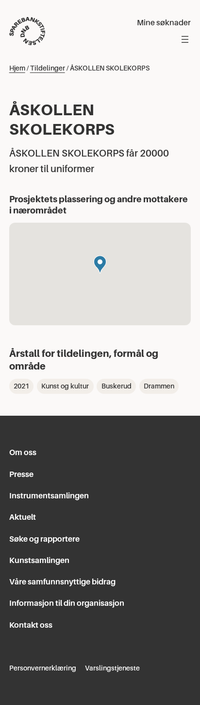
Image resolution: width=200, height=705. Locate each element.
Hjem (17, 68)
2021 (21, 386)
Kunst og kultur (65, 386)
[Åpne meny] (185, 39)
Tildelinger (47, 68)
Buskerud (116, 386)
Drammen (159, 386)
